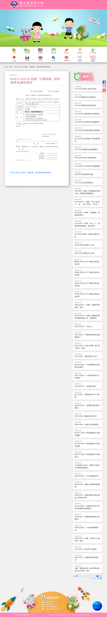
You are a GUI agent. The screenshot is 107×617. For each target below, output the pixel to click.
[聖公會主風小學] (27, 4)
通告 (10, 67)
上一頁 (75, 576)
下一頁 (99, 578)
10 (101, 576)
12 (94, 578)
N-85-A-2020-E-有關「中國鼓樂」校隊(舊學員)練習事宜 (30, 172)
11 (91, 578)
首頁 (6, 67)
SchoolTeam (25, 615)
